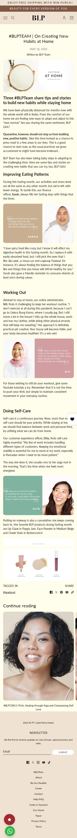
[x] (33, 762)
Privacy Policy (38, 821)
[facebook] (28, 762)
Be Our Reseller (38, 782)
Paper (38, 815)
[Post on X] (56, 592)
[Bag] (71, 18)
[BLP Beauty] (38, 18)
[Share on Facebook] (51, 592)
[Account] (64, 18)
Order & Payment (38, 804)
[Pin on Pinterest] (61, 592)
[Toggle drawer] (5, 17)
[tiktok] (49, 762)
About (38, 777)
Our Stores (38, 810)
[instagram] (38, 762)
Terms (39, 826)
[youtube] (43, 762)
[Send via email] (67, 592)
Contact (38, 793)
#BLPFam (38, 772)
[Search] (13, 18)
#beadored (9, 592)
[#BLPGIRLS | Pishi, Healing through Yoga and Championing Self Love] (38, 656)
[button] (72, 592)
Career (38, 788)
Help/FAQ (38, 799)
